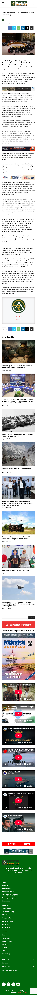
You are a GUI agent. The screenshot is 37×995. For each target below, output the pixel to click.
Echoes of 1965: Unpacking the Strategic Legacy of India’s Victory (17, 435)
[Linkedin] (23, 28)
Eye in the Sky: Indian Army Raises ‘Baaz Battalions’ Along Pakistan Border (17, 538)
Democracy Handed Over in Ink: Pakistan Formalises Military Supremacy (17, 366)
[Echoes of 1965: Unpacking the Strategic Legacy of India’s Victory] (18, 420)
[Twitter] (14, 28)
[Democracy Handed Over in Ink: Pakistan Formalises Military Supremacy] (18, 351)
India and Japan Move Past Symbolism (16, 570)
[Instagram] (8, 984)
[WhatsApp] (18, 28)
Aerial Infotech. (22, 992)
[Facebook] (10, 28)
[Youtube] (18, 984)
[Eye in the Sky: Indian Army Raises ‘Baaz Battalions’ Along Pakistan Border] (18, 522)
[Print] (31, 28)
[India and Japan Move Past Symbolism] (18, 556)
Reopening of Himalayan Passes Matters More (17, 469)
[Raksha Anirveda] (19, 3)
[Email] (27, 28)
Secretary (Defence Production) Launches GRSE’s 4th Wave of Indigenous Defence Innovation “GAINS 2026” (18, 401)
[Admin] (3, 20)
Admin (7, 20)
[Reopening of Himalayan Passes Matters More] (18, 454)
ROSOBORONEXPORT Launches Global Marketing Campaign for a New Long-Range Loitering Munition (18, 604)
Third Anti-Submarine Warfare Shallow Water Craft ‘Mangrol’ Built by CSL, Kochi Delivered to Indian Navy (17, 503)
